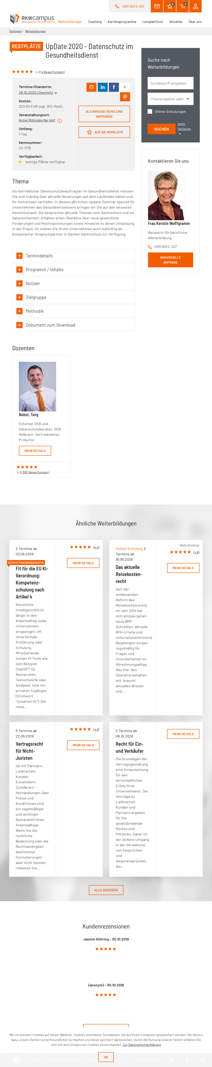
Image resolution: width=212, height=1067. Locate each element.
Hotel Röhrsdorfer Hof (37, 120)
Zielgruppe (36, 297)
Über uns (195, 21)
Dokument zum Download (50, 325)
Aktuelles (175, 21)
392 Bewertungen (35, 472)
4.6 (96, 729)
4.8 (196, 552)
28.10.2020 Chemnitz (36, 92)
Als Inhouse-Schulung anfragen (104, 113)
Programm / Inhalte (45, 269)
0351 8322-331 (133, 6)
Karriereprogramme (122, 21)
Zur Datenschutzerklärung (142, 1045)
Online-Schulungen (170, 111)
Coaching (95, 21)
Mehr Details (35, 451)
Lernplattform (152, 21)
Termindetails (39, 255)
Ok (106, 1057)
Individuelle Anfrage (170, 259)
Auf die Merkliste (108, 132)
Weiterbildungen (71, 21)
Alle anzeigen (106, 890)
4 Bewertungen (52, 72)
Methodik (35, 311)
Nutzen (33, 283)
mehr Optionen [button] (184, 126)
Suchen (161, 129)
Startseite (15, 31)
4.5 (96, 547)
